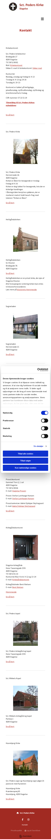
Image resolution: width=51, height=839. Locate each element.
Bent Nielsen (17, 587)
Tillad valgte (25, 461)
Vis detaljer (38, 446)
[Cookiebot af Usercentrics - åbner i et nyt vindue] (37, 369)
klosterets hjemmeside (27, 289)
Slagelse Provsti (19, 491)
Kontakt (25, 825)
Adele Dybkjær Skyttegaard (23, 506)
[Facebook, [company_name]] (22, 819)
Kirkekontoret (16, 65)
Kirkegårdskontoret (20, 579)
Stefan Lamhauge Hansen (23, 498)
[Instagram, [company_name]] (28, 819)
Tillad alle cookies (25, 453)
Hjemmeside (11, 592)
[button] (25, 18)
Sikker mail (37, 68)
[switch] (44, 420)
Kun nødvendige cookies (25, 468)
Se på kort (10, 115)
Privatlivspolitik (16, 831)
